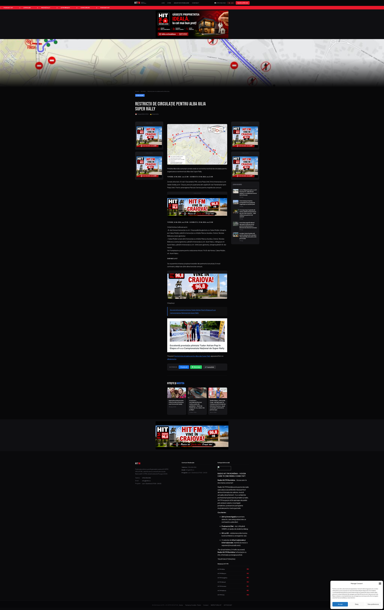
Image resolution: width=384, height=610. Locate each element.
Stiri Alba (143, 91)
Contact (195, 3)
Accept (340, 604)
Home (181, 605)
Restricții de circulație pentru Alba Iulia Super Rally (192, 356)
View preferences (373, 604)
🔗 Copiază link (209, 367)
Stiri (169, 3)
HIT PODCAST (228, 605)
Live (163, 3)
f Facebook (183, 367)
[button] (380, 584)
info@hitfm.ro (146, 481)
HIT (137, 463)
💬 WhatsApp (196, 367)
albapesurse (171, 359)
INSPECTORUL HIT (216, 605)
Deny (356, 604)
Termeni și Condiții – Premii (193, 605)
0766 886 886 (146, 478)
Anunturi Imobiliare (181, 3)
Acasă (137, 91)
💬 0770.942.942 (220, 3)
